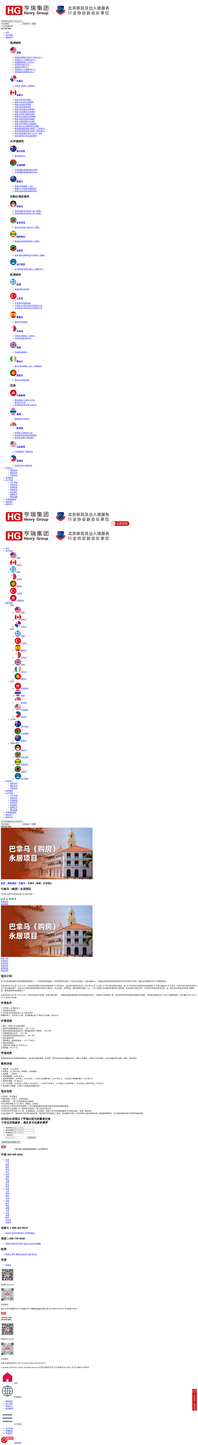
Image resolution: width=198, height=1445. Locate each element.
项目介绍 (4, 959)
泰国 (18, 414)
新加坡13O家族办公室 (24, 433)
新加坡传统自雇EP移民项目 (26, 435)
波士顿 (32, 1244)
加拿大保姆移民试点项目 (25, 121)
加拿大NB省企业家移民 (24, 102)
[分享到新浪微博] (7, 899)
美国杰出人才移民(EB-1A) (25, 60)
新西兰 (19, 181)
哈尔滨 (8, 1220)
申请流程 (4, 963)
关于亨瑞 (9, 480)
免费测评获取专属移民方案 (11, 1142)
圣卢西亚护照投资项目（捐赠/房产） (29, 269)
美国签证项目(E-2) (22, 65)
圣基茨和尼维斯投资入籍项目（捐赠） (30, 255)
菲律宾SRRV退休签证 (23, 466)
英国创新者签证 (21, 352)
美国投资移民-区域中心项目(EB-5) (28, 57)
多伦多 (8, 1233)
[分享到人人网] (12, 899)
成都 (7, 1208)
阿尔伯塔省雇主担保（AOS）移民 (28, 133)
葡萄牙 (19, 317)
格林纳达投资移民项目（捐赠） (27, 241)
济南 (7, 1215)
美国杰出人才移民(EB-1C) (25, 69)
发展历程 (13, 485)
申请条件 (4, 961)
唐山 (7, 1179)
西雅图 (38, 1244)
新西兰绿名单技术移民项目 (26, 191)
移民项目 (9, 37)
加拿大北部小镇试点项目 (25, 114)
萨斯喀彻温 (29, 1233)
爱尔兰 (19, 361)
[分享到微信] (15, 899)
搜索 (33, 24)
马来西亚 (20, 447)
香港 (7, 1186)
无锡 (7, 1198)
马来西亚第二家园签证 (24, 452)
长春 (7, 1189)
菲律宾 (19, 461)
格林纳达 (20, 236)
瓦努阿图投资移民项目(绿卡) (26, 172)
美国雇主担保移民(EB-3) (24, 72)
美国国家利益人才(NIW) (24, 62)
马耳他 (19, 331)
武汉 (7, 1184)
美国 (18, 52)
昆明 (7, 1193)
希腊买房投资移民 (22, 289)
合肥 (7, 1181)
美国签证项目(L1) (22, 67)
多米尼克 (20, 222)
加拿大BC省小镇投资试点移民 (27, 126)
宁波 (7, 1191)
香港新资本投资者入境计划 (26, 405)
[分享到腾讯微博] (10, 899)
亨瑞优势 (13, 490)
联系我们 (13, 492)
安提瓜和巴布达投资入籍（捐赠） (28, 211)
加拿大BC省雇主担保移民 (25, 117)
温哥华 (14, 1233)
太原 (7, 1210)
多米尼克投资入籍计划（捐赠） (27, 227)
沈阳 (7, 1177)
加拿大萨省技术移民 (23, 104)
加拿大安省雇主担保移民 (25, 112)
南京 (7, 1167)
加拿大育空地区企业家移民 (26, 124)
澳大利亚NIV (20, 156)
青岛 (7, 1206)
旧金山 (26, 1244)
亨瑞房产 (9, 1433)
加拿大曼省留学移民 (23, 107)
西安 (7, 1218)
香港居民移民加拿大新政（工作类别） (30, 129)
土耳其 (19, 298)
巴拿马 (19, 81)
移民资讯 (13, 470)
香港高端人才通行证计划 (25, 400)
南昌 (7, 1165)
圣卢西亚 (20, 264)
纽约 (21, 1244)
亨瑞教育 (9, 1431)
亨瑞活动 (13, 475)
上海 (7, 1213)
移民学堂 (9, 504)
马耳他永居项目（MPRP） (25, 336)
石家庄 (8, 1222)
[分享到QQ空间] (5, 899)
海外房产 (9, 502)
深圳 (7, 1201)
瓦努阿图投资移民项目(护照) (26, 170)
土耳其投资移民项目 (23, 303)
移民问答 (13, 473)
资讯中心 (9, 468)
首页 (7, 33)
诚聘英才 (13, 494)
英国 (18, 347)
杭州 (7, 1203)
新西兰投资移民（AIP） (24, 186)
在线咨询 (4, 902)
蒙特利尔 (21, 1233)
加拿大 (19, 95)
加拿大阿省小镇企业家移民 (26, 136)
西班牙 (19, 375)
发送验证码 (32, 1137)
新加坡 (19, 428)
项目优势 (4, 971)
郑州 (7, 1196)
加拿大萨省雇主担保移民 (25, 109)
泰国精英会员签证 (22, 419)
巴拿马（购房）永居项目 (25, 86)
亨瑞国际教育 (11, 499)
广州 (7, 1162)
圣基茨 (19, 250)
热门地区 (9, 35)
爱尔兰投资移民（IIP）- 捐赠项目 (28, 366)
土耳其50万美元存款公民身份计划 (28, 308)
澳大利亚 (20, 151)
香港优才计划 (20, 403)
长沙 (7, 1172)
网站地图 (13, 497)
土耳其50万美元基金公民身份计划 (28, 306)
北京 (7, 1160)
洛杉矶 (8, 1244)
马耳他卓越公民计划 (23, 338)
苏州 (7, 1169)
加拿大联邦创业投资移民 (25, 119)
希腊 (18, 284)
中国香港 (20, 395)
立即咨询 (17, 1443)
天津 (7, 1174)
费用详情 (4, 968)
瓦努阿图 (20, 165)
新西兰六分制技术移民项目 (26, 189)
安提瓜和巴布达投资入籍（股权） (28, 213)
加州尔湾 (15, 1244)
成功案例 (9, 478)
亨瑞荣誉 (13, 487)
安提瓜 (19, 206)
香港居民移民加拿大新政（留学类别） (30, 131)
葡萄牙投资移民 (21, 322)
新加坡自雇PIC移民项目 (24, 438)
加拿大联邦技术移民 (23, 100)
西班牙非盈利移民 (22, 380)
